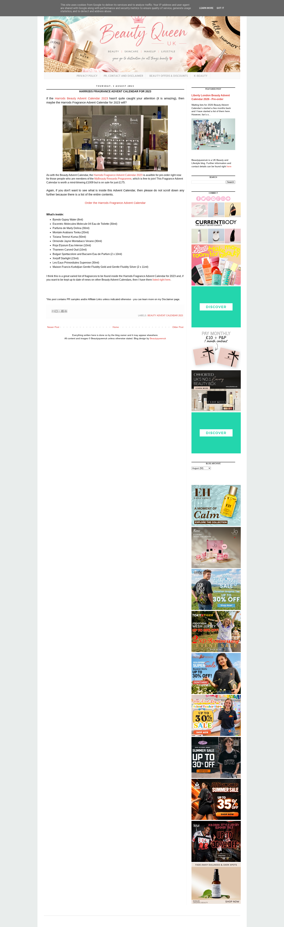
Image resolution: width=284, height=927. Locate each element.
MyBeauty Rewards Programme (112, 178)
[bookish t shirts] (216, 693)
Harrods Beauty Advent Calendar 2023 (81, 98)
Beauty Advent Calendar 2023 (165, 315)
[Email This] (53, 311)
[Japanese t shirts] (216, 651)
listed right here (161, 279)
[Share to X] (59, 311)
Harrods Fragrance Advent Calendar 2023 (118, 175)
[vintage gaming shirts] (216, 861)
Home (116, 327)
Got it (220, 8)
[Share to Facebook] (62, 311)
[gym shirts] (216, 819)
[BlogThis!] (56, 311)
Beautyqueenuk (158, 338)
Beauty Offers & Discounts (168, 75)
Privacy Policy (87, 75)
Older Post (177, 327)
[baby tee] (216, 777)
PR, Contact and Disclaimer (123, 75)
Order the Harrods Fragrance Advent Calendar (115, 203)
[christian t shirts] (216, 609)
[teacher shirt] (216, 735)
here (229, 166)
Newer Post (53, 327)
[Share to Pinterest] (65, 311)
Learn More (206, 8)
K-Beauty (200, 75)
